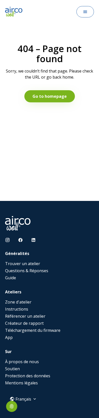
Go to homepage (49, 96)
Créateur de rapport (24, 323)
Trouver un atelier (22, 263)
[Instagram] (7, 240)
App (9, 337)
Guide (10, 278)
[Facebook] (20, 240)
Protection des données (27, 376)
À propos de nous (22, 361)
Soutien (12, 368)
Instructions (16, 309)
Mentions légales (21, 383)
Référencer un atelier (25, 316)
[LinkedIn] (33, 240)
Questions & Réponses (26, 270)
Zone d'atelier (18, 302)
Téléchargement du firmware (32, 330)
